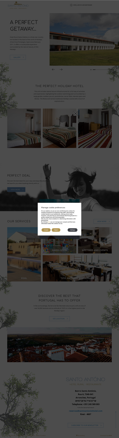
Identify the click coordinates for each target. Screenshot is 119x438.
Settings (72, 230)
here (49, 222)
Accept (46, 230)
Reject (56, 230)
